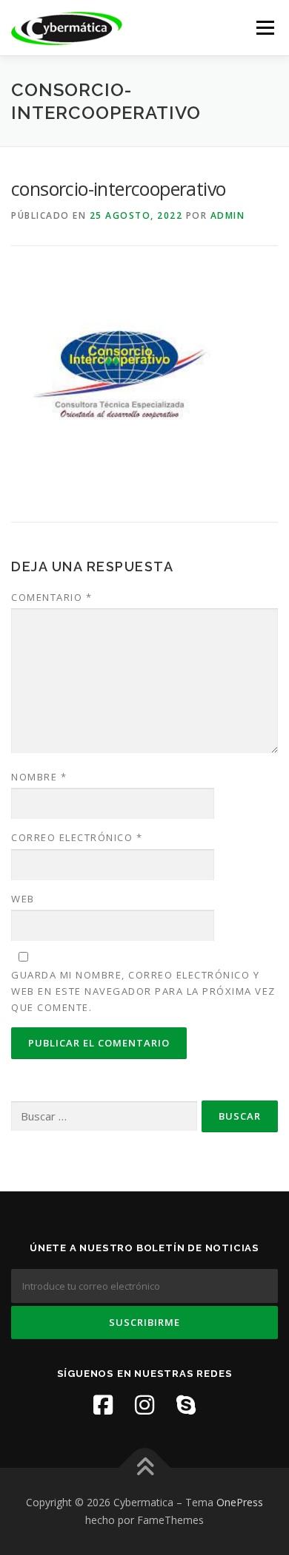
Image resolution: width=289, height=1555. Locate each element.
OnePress (239, 1502)
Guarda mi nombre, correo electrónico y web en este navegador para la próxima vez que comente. (143, 991)
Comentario (51, 597)
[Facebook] (103, 1405)
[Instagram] (144, 1405)
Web (23, 898)
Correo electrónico (76, 837)
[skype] (186, 1405)
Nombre (39, 776)
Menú (264, 27)
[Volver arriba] (145, 1468)
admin (227, 215)
